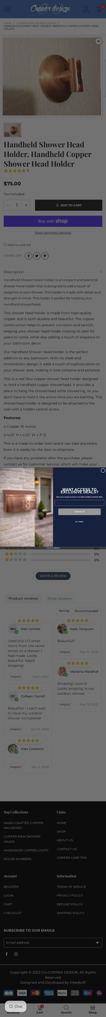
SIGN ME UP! (79, 512)
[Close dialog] (103, 470)
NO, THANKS (79, 522)
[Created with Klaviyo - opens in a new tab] (53, 548)
